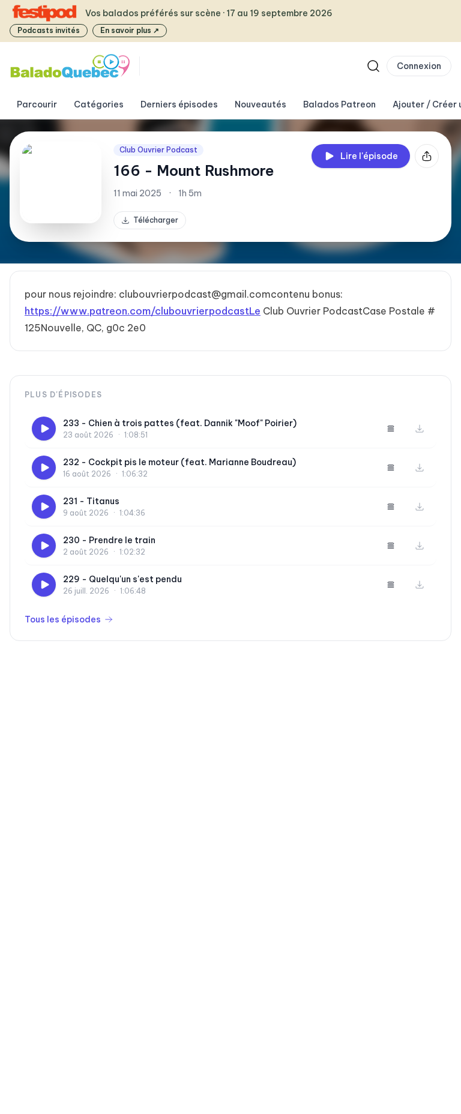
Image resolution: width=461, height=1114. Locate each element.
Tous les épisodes (63, 619)
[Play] (44, 429)
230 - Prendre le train (109, 540)
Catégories (99, 104)
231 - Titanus (91, 501)
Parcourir (37, 104)
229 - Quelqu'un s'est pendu (122, 579)
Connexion (419, 66)
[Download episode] (419, 428)
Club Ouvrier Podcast (158, 149)
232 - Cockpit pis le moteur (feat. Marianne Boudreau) (179, 462)
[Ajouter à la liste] (390, 428)
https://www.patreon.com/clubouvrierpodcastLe (143, 311)
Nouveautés (260, 104)
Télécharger (155, 219)
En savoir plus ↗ (129, 30)
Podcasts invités (48, 30)
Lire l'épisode (369, 156)
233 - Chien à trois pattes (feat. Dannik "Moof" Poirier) (180, 423)
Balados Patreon (339, 104)
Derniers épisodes (179, 104)
